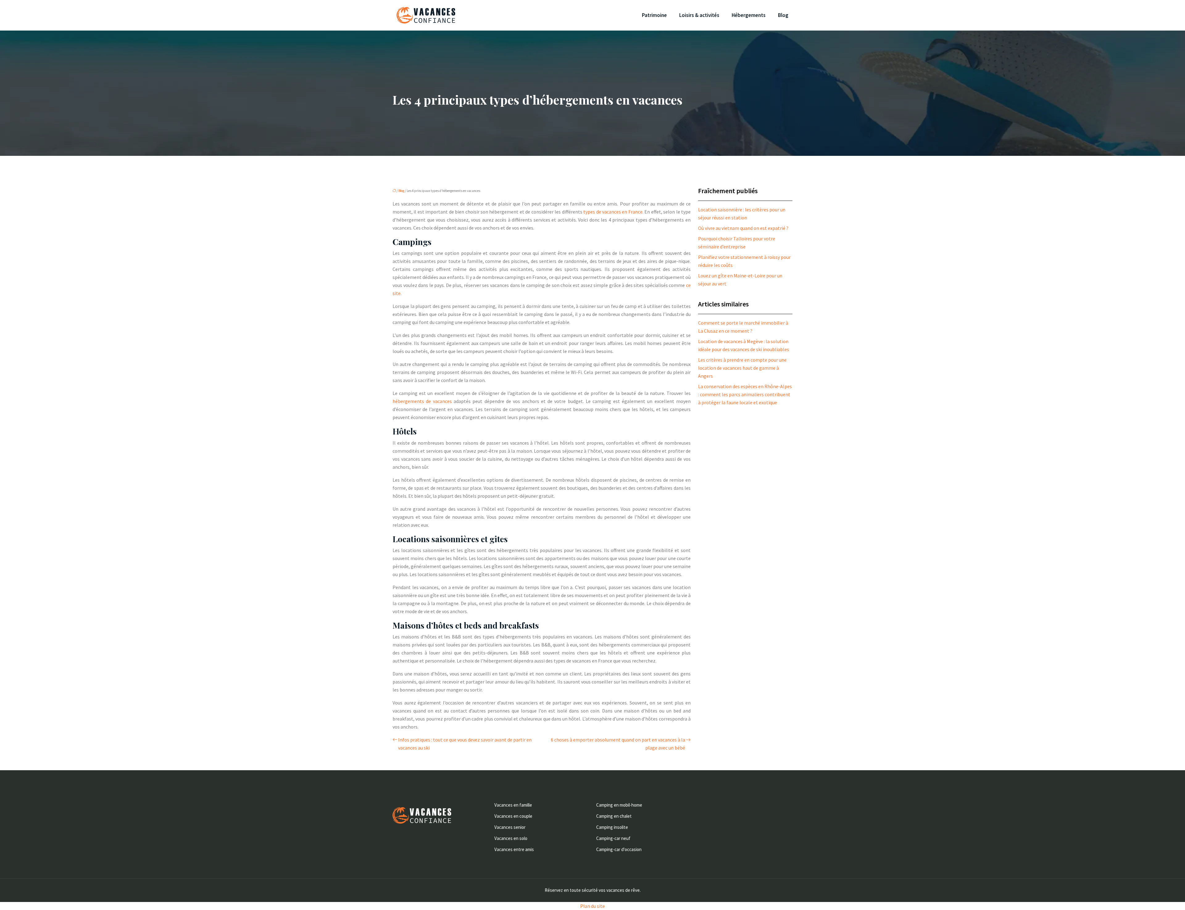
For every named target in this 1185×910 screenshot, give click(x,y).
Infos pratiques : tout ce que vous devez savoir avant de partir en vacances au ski (465, 744)
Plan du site (592, 906)
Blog (783, 15)
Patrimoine (654, 15)
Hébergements (749, 15)
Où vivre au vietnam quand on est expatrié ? (743, 228)
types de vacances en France (612, 212)
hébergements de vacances (422, 401)
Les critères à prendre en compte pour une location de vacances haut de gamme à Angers (742, 368)
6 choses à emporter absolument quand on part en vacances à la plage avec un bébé (618, 744)
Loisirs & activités (699, 15)
